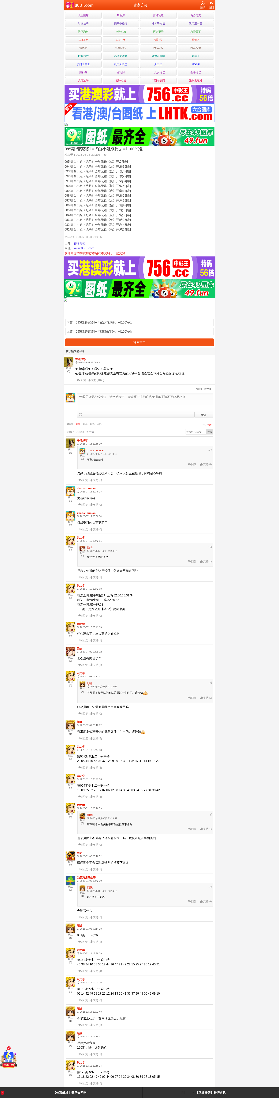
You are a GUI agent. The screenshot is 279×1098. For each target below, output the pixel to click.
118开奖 (120, 39)
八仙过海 (83, 80)
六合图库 (83, 15)
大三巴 (158, 64)
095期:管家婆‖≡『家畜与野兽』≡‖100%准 (104, 322)
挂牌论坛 (120, 31)
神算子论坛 (158, 23)
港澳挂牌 (83, 23)
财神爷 (158, 39)
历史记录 (158, 31)
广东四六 (83, 56)
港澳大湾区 (120, 56)
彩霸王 (196, 56)
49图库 (121, 15)
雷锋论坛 (158, 15)
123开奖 (83, 39)
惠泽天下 (195, 31)
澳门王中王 (195, 23)
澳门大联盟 (120, 64)
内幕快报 (195, 47)
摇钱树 (83, 47)
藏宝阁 (196, 64)
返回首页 (139, 342)
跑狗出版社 (195, 80)
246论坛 (158, 47)
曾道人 (196, 39)
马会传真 (195, 15)
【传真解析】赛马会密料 (70, 1092)
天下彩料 (83, 31)
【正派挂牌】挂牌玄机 (210, 1092)
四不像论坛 (120, 23)
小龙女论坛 (158, 72)
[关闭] (9, 1048)
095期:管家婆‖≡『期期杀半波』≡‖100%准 (104, 331)
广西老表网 (158, 80)
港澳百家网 (158, 56)
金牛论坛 (195, 72)
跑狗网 (121, 72)
